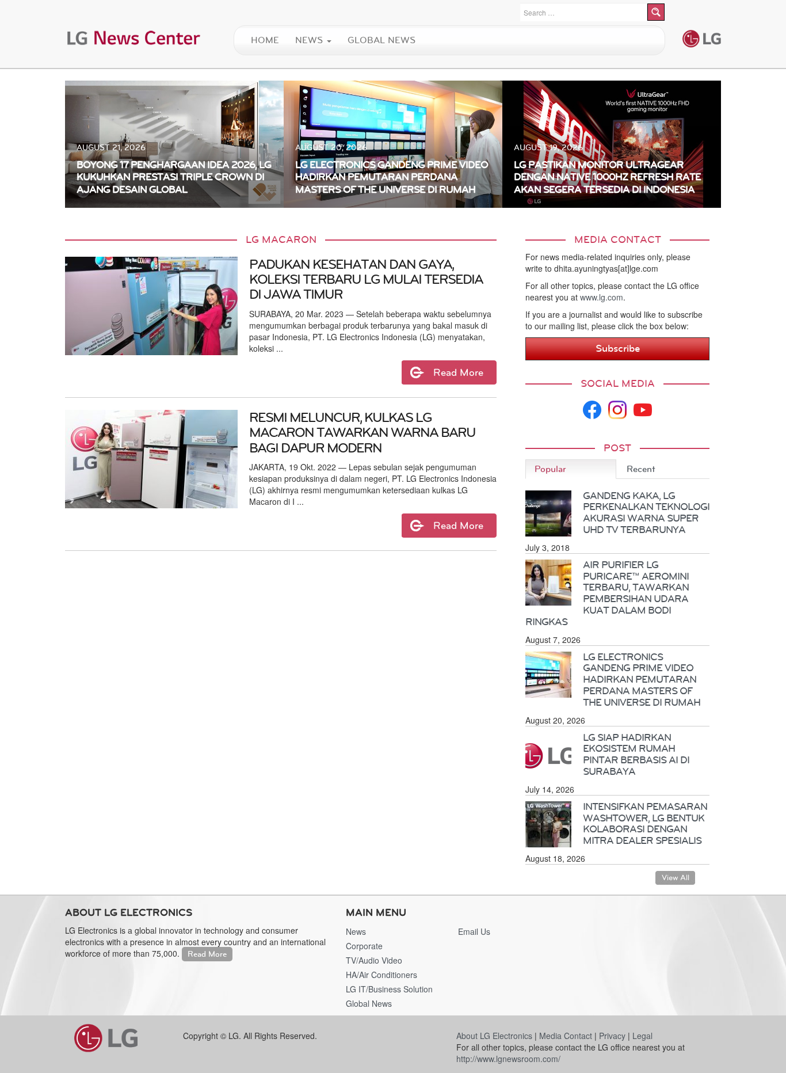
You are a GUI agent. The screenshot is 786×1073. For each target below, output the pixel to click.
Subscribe (618, 348)
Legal (642, 1035)
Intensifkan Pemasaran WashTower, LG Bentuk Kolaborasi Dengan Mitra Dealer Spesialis (645, 823)
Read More (207, 954)
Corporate (364, 946)
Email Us (474, 931)
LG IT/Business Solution (389, 989)
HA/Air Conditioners (381, 974)
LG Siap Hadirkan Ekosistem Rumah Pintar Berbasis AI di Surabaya (636, 754)
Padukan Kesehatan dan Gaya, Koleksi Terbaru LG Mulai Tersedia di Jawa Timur (366, 279)
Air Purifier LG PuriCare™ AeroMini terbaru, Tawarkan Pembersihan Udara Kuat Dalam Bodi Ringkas (607, 593)
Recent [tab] (641, 469)
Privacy (612, 1035)
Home (265, 40)
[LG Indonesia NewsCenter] (134, 37)
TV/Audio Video (374, 960)
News (310, 40)
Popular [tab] (550, 469)
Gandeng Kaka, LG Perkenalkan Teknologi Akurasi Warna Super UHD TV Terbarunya (646, 512)
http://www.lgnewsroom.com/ (508, 1058)
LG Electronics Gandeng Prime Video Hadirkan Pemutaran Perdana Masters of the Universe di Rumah (641, 679)
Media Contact (565, 1035)
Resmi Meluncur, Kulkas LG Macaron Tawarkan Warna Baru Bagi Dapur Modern (362, 432)
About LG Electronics (494, 1035)
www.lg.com (601, 297)
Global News (381, 40)
